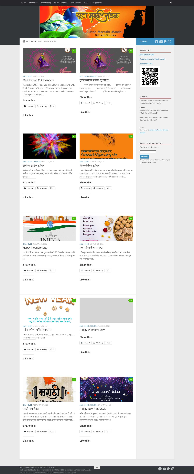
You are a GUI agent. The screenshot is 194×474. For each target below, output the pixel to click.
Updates (93, 76)
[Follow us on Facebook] (156, 41)
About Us (32, 3)
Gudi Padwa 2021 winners (38, 80)
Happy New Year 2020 (93, 408)
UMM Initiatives (60, 3)
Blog (85, 3)
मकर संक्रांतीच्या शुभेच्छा (91, 247)
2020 (81, 326)
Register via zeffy (146, 63)
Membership (46, 3)
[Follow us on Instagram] (169, 41)
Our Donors (76, 3)
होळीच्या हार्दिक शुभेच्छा (33, 165)
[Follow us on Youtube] (161, 41)
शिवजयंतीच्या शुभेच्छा (89, 165)
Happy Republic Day (35, 247)
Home (23, 3)
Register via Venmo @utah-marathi (152, 59)
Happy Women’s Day (92, 329)
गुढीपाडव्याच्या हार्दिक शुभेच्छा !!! (95, 80)
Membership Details (147, 55)
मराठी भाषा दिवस (31, 408)
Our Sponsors (96, 3)
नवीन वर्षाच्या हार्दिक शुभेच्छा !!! (37, 329)
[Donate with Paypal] (165, 41)
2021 (24, 76)
